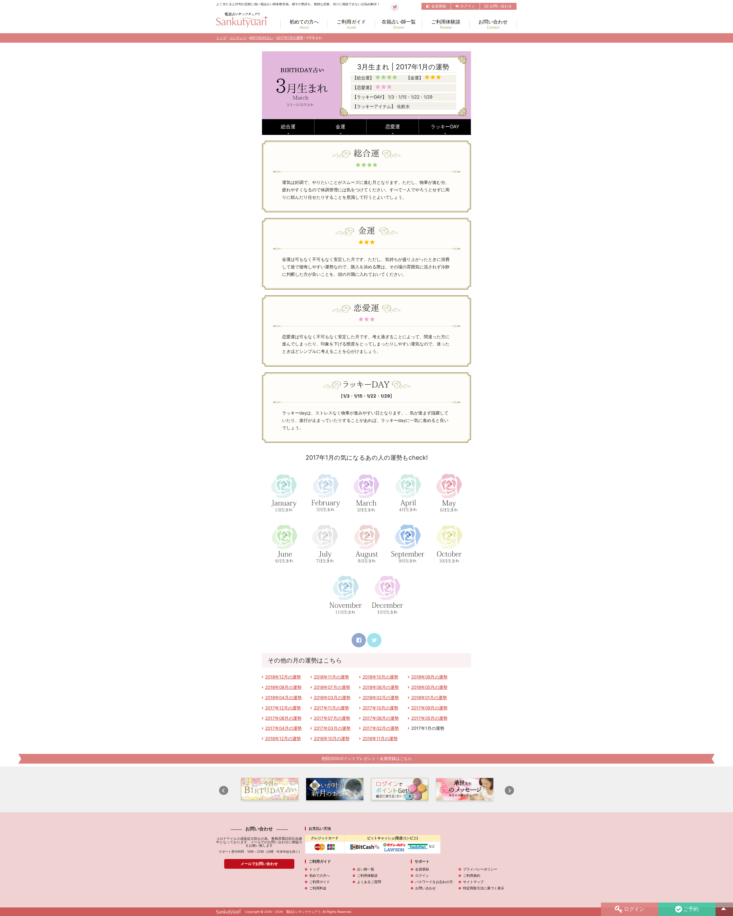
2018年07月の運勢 (332, 687)
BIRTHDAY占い (261, 38)
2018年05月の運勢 (429, 687)
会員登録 (438, 6)
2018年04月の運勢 (283, 697)
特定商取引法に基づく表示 (483, 888)
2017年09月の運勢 (429, 708)
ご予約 (691, 908)
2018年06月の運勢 (380, 687)
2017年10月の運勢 (380, 708)
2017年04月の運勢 (283, 728)
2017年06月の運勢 (380, 718)
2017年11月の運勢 (331, 708)
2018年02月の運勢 (380, 697)
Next (509, 790)
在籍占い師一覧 (399, 24)
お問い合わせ (501, 6)
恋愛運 (392, 126)
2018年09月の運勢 (429, 677)
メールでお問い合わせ (259, 863)
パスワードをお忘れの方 (434, 882)
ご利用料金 (317, 888)
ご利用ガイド (351, 24)
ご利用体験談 (445, 24)
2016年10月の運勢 (332, 738)
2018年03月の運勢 (332, 697)
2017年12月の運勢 (283, 708)
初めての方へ (304, 24)
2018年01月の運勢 (429, 697)
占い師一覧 (365, 869)
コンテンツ (238, 38)
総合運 (288, 126)
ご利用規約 (471, 875)
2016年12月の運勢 (283, 738)
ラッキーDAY (445, 126)
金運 (340, 126)
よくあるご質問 (369, 882)
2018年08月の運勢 (283, 687)
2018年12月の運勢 (283, 677)
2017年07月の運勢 (332, 718)
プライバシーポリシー (480, 869)
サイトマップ (473, 882)
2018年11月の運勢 (331, 677)
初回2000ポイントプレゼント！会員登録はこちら (367, 758)
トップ (221, 38)
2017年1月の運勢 (289, 38)
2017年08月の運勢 (283, 718)
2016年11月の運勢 (380, 738)
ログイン (467, 6)
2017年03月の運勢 (332, 728)
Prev (223, 790)
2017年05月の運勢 (429, 718)
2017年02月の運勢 (380, 728)
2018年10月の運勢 (380, 677)
